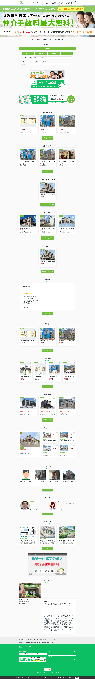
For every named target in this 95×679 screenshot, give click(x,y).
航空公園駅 (40, 64)
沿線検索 (57, 3)
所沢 (27, 642)
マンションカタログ (39, 672)
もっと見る (47, 548)
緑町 (43, 639)
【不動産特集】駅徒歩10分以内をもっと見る (47, 171)
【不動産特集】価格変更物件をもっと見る (47, 420)
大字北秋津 (28, 639)
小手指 (38, 642)
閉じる (77, 677)
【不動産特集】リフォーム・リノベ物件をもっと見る (47, 204)
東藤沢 (54, 639)
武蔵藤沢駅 (52, 64)
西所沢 (35, 642)
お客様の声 (67, 3)
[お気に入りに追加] (35, 117)
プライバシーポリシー (51, 672)
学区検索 (66, 53)
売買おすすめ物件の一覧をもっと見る (47, 386)
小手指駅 (44, 64)
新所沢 (29, 642)
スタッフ (49, 649)
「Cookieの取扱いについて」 (64, 677)
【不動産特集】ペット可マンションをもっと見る (47, 271)
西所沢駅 (48, 64)
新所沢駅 (36, 64)
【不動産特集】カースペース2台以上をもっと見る (47, 238)
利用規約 (45, 672)
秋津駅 (67, 64)
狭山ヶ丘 (44, 642)
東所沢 (52, 639)
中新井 (31, 639)
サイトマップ (57, 672)
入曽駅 (64, 64)
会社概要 (47, 3)
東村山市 (42, 61)
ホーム (43, 3)
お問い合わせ (72, 3)
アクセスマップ (50, 656)
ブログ (49, 654)
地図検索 (62, 3)
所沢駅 (33, 64)
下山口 (50, 642)
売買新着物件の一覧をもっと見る (47, 350)
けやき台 (48, 639)
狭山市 (39, 61)
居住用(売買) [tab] (47, 48)
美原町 (46, 639)
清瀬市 (46, 61)
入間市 (36, 61)
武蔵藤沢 (41, 642)
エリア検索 (53, 3)
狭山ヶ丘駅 (56, 64)
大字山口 (37, 639)
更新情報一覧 (47, 313)
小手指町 (40, 639)
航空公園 (32, 642)
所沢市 (33, 61)
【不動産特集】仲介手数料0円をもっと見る (47, 138)
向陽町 (34, 639)
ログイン (72, 2)
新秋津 (53, 642)
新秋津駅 (60, 64)
